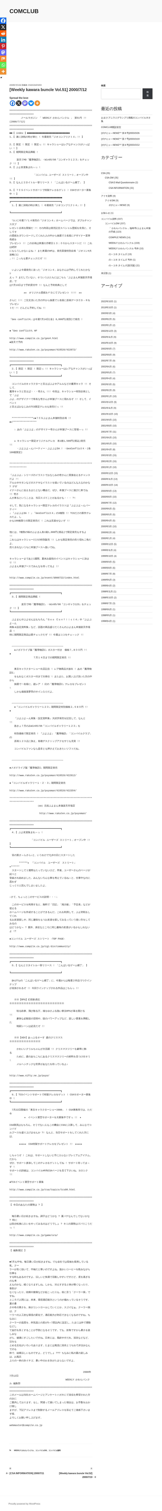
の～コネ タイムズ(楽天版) (122, 265)
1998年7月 (106, 603)
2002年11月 (107, 337)
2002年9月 (106, 348)
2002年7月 (106, 360)
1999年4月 (106, 585)
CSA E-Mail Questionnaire (122, 182)
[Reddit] (3, 33)
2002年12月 (107, 331)
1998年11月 (107, 591)
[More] (37, 103)
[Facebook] (12, 103)
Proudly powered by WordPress (24, 1503)
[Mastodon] (25, 103)
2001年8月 (106, 425)
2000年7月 (106, 503)
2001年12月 (107, 402)
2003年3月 (106, 313)
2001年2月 (106, 461)
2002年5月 (106, 372)
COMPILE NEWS (117, 237)
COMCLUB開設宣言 (111, 127)
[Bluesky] (31, 103)
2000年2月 (106, 532)
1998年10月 (107, 597)
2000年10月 (107, 485)
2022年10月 (107, 301)
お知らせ (105, 213)
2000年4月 (106, 520)
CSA (103, 173)
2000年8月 (106, 496)
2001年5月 (106, 443)
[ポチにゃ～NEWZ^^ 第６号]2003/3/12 (120, 145)
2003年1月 (106, 325)
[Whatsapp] (3, 65)
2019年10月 (107, 307)
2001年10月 (107, 414)
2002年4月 (106, 378)
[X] (19, 103)
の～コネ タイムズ (118, 254)
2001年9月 (106, 420)
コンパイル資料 (55, 1450)
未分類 (104, 273)
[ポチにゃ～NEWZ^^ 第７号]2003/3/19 (120, 139)
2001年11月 (107, 408)
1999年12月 (107, 544)
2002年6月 (106, 366)
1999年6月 (106, 579)
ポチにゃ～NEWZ (117, 205)
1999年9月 (106, 562)
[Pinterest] (3, 46)
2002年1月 (106, 396)
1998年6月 (106, 609)
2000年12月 (107, 473)
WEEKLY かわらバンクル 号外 (124, 248)
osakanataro (35, 85)
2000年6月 (106, 508)
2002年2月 (106, 390)
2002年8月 (106, 354)
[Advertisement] (81, 60)
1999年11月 (107, 550)
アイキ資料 (106, 196)
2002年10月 (107, 343)
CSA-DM (109, 177)
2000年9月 (106, 491)
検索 (103, 85)
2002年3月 (106, 384)
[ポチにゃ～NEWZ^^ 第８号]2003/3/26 (120, 133)
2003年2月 (106, 319)
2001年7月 (106, 431)
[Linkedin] (3, 40)
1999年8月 (106, 568)
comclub (24, 11)
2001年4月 (106, 449)
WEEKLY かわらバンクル (24, 1450)
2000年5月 (106, 514)
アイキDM (110, 200)
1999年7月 (106, 573)
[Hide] (1, 77)
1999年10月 (107, 556)
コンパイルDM (41, 1450)
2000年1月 (106, 538)
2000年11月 (107, 479)
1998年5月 (106, 615)
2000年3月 (106, 526)
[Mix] (3, 59)
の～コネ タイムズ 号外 (120, 259)
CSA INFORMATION (119, 188)
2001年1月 (106, 467)
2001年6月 (106, 437)
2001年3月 (106, 455)
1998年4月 (106, 621)
